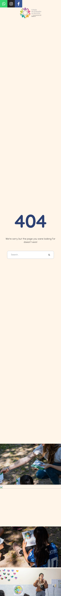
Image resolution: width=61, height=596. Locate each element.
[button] (13, 6)
